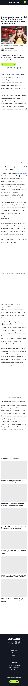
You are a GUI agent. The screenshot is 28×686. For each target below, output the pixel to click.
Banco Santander (15, 74)
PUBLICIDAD (14, 681)
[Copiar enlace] (17, 68)
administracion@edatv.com (14, 677)
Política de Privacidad (14, 665)
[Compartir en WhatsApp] (8, 68)
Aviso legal (14, 669)
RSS (14, 657)
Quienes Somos (14, 650)
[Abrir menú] (2, 2)
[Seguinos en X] (25, 2)
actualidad (4, 53)
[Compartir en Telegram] (11, 68)
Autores (14, 652)
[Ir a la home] (14, 2)
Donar (14, 655)
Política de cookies (14, 667)
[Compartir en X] (14, 68)
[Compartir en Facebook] (20, 68)
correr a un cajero (20, 173)
